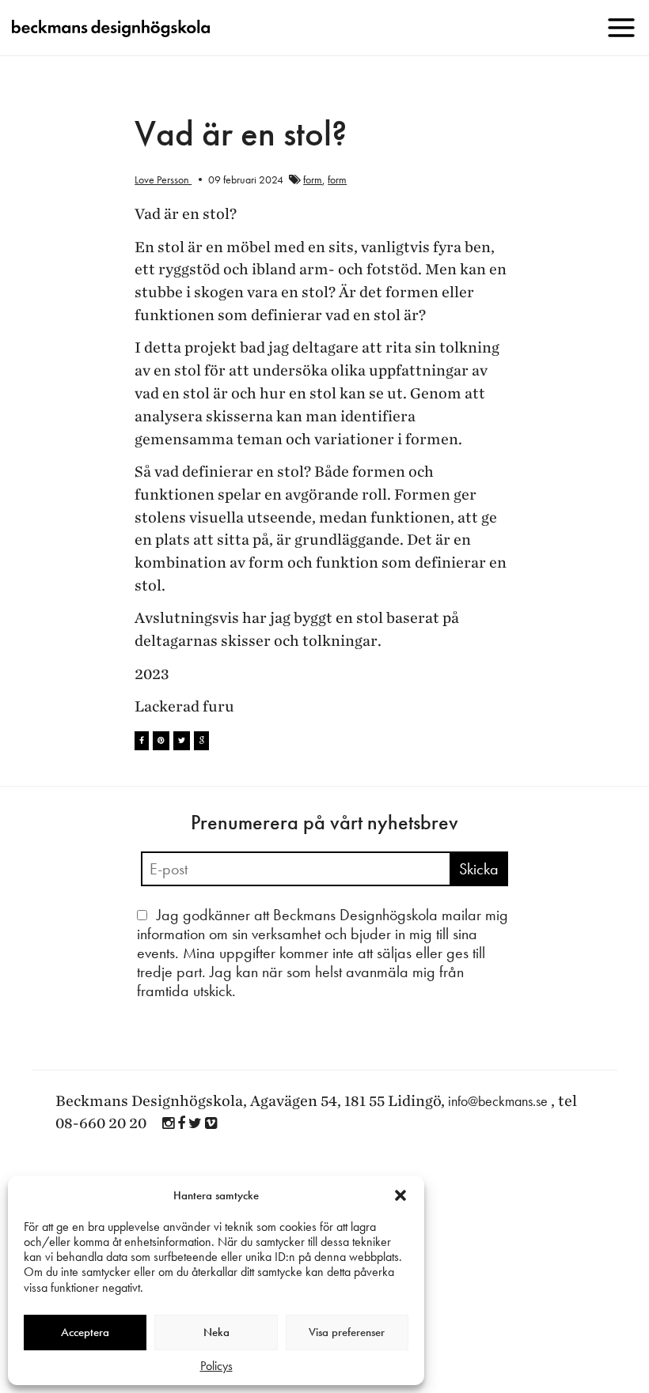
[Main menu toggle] (621, 27)
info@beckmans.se (498, 1101)
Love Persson (163, 179)
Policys (216, 1365)
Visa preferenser (347, 1332)
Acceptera (85, 1332)
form (312, 179)
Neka (216, 1332)
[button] (400, 1195)
